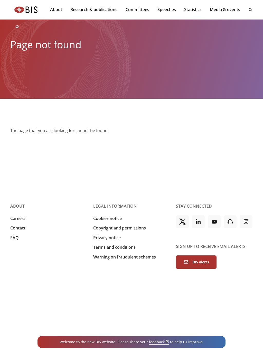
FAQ (14, 238)
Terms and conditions (114, 247)
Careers (17, 218)
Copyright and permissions (119, 228)
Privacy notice (107, 238)
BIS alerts (201, 262)
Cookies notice (107, 218)
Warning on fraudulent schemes (124, 257)
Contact (17, 228)
